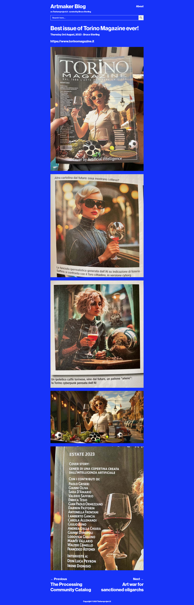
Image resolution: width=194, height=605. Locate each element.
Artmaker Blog (68, 6)
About (140, 6)
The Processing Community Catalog (70, 586)
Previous (58, 579)
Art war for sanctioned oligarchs (122, 586)
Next (138, 579)
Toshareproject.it (104, 601)
